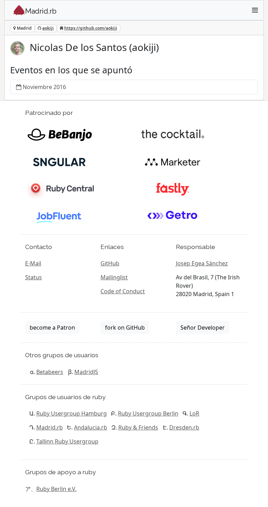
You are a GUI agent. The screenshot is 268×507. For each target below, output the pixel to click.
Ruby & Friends (138, 427)
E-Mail (33, 263)
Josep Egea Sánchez (202, 263)
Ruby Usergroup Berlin (148, 413)
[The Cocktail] (172, 134)
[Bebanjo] (59, 134)
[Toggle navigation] (254, 10)
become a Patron (52, 327)
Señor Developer (202, 327)
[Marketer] (172, 161)
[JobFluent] (59, 216)
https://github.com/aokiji (90, 28)
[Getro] (172, 216)
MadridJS (86, 372)
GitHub (109, 263)
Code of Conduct (122, 291)
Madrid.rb (49, 427)
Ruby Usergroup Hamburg (71, 413)
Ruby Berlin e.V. (56, 489)
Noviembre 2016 (44, 87)
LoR (194, 413)
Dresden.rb (184, 427)
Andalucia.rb (90, 427)
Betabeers (49, 372)
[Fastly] (172, 188)
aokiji (48, 28)
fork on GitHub (125, 327)
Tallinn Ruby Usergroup (67, 441)
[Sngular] (59, 161)
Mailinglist (114, 277)
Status (33, 277)
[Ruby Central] (59, 188)
